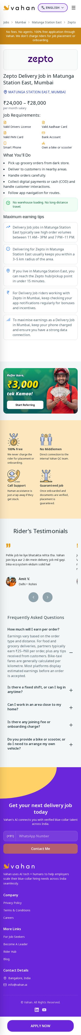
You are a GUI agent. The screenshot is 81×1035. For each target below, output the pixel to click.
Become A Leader (15, 944)
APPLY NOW (40, 1026)
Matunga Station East (47, 22)
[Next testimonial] (48, 597)
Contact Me (40, 848)
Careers (8, 918)
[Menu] (73, 8)
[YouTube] (44, 1010)
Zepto (72, 22)
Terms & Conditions (16, 910)
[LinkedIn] (37, 1010)
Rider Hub (9, 952)
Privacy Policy (12, 903)
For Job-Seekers (14, 937)
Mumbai (20, 22)
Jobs (6, 22)
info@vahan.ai (17, 985)
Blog (6, 959)
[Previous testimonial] (33, 597)
